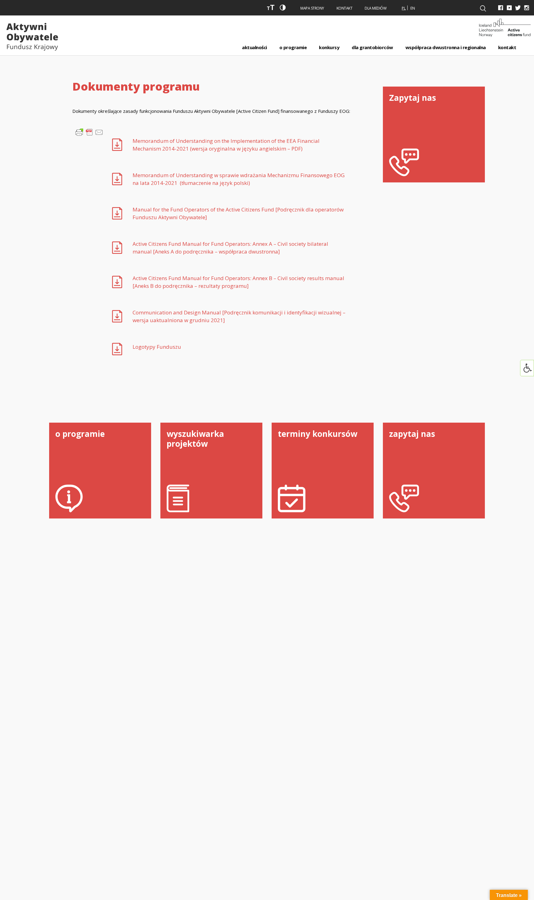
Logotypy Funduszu (157, 346)
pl (404, 8)
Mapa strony (312, 8)
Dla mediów (375, 8)
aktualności (254, 47)
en (412, 8)
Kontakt (345, 8)
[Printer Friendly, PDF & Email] (89, 131)
